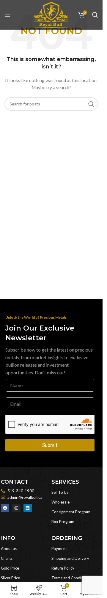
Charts (6, 558)
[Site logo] (51, 14)
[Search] (95, 15)
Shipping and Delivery (70, 558)
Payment (59, 548)
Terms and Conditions (70, 577)
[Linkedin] (27, 508)
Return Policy (62, 568)
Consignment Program (70, 511)
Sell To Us (59, 492)
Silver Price (10, 577)
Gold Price (10, 568)
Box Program (62, 521)
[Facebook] (5, 508)
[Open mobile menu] (7, 15)
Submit (50, 445)
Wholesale (60, 502)
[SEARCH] (91, 104)
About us (9, 548)
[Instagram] (16, 508)
